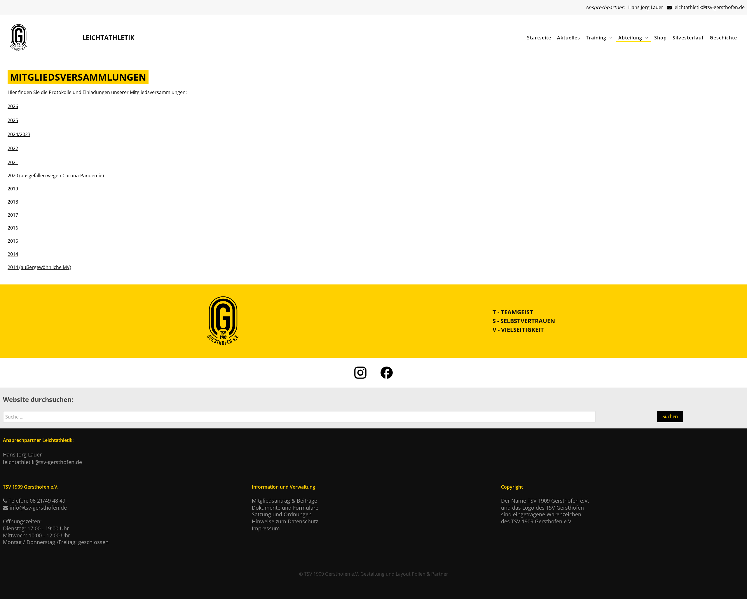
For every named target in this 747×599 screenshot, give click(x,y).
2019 (13, 188)
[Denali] (19, 36)
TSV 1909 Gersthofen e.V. (331, 574)
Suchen (670, 416)
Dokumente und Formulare (285, 507)
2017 (13, 215)
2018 (13, 202)
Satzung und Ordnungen (282, 514)
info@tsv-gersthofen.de (38, 507)
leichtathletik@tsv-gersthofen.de (708, 7)
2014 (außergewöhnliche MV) (39, 267)
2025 (13, 120)
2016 (13, 228)
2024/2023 (19, 134)
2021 (13, 162)
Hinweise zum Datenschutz (285, 521)
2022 (13, 148)
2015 (13, 241)
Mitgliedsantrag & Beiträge (284, 500)
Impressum (266, 528)
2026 (13, 106)
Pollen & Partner (430, 574)
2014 (13, 254)
